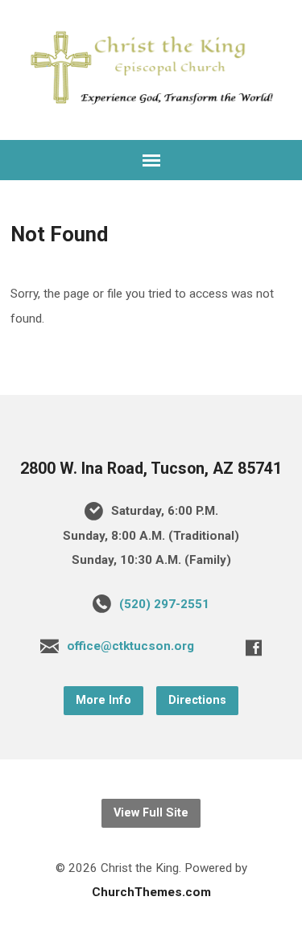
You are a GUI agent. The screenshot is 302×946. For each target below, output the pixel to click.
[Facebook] (254, 648)
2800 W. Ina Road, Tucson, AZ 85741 (151, 468)
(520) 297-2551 (164, 604)
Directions (197, 700)
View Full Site (151, 813)
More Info (103, 700)
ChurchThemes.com (151, 892)
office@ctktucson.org (130, 646)
